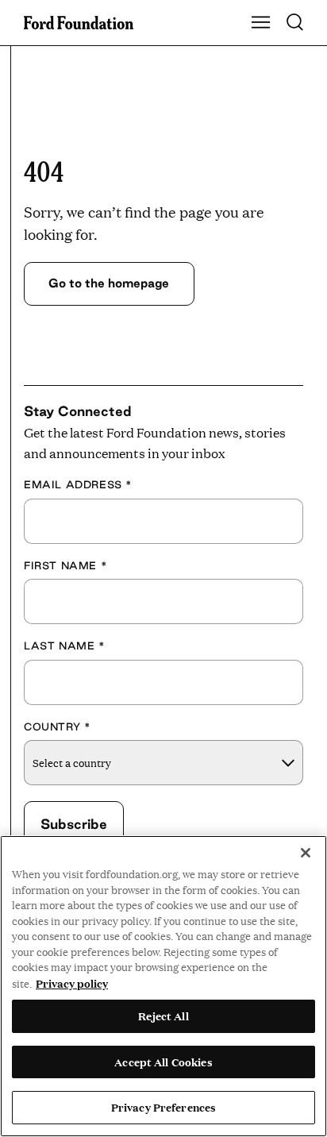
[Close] (305, 852)
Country (57, 726)
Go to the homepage (108, 283)
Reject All (163, 1015)
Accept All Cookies (163, 1062)
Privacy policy (72, 983)
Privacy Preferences (163, 1107)
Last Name (65, 645)
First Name (65, 565)
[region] (163, 986)
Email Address (78, 484)
